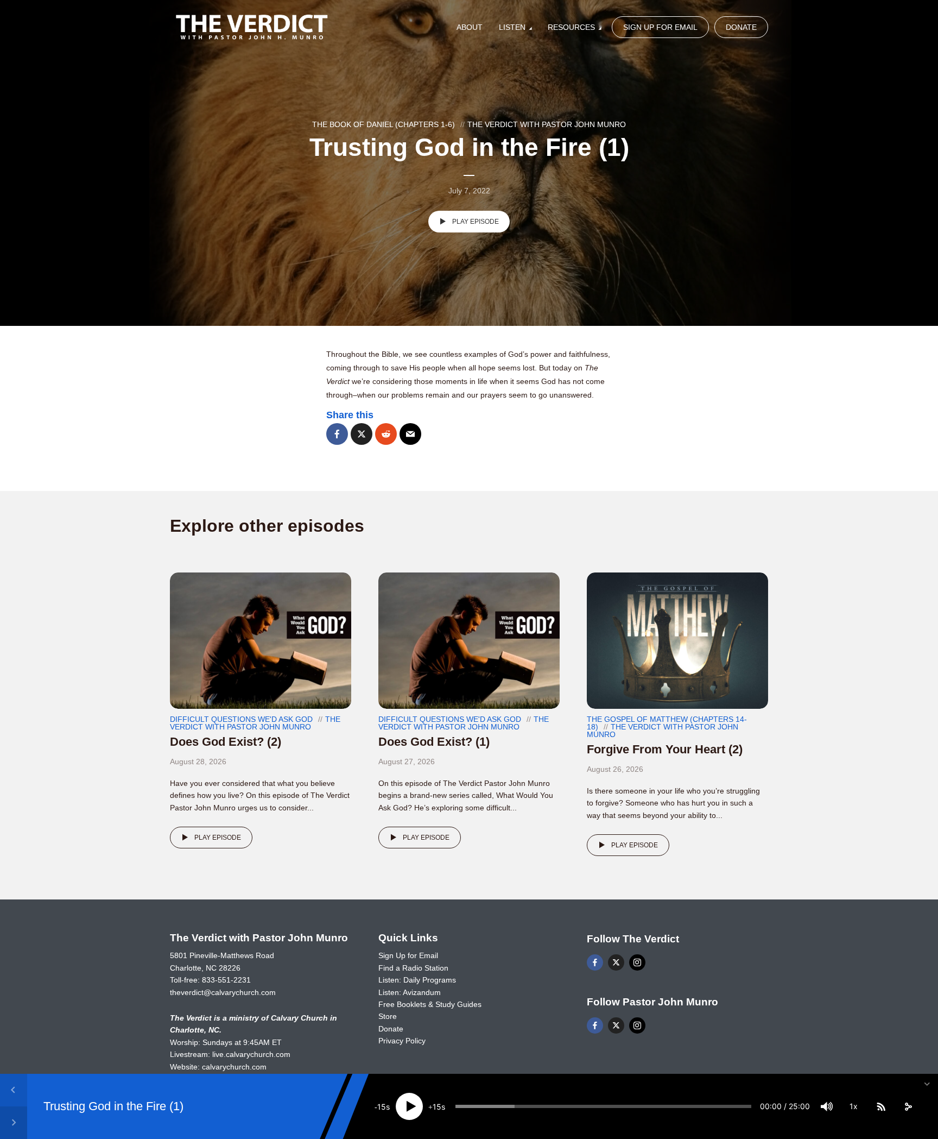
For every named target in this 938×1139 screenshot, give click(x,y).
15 (381, 1106)
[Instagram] (637, 962)
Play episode (475, 221)
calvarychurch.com (234, 1066)
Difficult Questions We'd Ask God (241, 719)
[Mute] (826, 1106)
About (470, 27)
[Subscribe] (881, 1106)
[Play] (409, 1106)
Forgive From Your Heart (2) (665, 749)
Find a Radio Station (413, 968)
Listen (512, 27)
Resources (571, 27)
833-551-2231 (226, 980)
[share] (908, 1106)
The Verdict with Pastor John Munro (546, 124)
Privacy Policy (402, 1040)
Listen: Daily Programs (417, 980)
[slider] (603, 1106)
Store (387, 1016)
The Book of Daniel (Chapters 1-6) (383, 124)
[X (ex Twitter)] (616, 962)
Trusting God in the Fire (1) (113, 1106)
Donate (741, 27)
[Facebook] (595, 962)
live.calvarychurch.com (251, 1054)
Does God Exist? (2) (225, 741)
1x (854, 1106)
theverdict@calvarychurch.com (223, 992)
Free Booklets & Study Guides (429, 1004)
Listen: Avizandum (409, 992)
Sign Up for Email (660, 27)
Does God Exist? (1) (434, 741)
